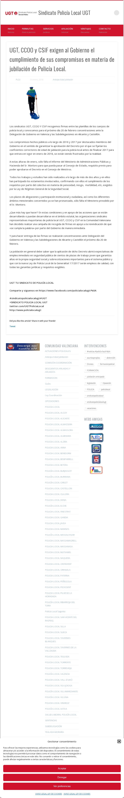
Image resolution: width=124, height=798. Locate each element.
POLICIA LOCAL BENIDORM (58, 453)
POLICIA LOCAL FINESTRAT (58, 511)
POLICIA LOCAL (52, 406)
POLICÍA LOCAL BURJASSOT (58, 470)
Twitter (110, 12)
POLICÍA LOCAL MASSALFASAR (60, 534)
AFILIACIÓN (67, 30)
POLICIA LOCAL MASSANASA (59, 546)
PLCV (18, 79)
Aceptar (62, 768)
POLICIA (90, 389)
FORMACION (51, 377)
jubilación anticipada (95, 376)
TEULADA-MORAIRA (54, 732)
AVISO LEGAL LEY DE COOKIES (48, 794)
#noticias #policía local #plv (98, 351)
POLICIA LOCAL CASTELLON (58, 488)
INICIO (11, 30)
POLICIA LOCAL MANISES (57, 529)
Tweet (13, 326)
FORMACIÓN (92, 370)
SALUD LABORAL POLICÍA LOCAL (61, 714)
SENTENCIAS (51, 720)
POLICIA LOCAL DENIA (55, 500)
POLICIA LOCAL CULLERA (57, 494)
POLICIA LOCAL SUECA (56, 632)
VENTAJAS (86, 30)
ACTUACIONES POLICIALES (58, 351)
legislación (91, 383)
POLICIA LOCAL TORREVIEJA (58, 668)
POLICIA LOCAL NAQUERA (57, 558)
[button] (119, 741)
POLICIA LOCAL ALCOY (56, 412)
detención (111, 357)
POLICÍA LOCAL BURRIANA (57, 476)
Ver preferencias (62, 786)
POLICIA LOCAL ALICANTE (57, 418)
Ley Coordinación (53, 395)
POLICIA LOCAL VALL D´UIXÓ (58, 679)
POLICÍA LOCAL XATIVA (56, 708)
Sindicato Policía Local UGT (64, 12)
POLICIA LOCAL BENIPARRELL (59, 459)
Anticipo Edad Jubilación (63, 79)
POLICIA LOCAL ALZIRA (56, 441)
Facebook (103, 12)
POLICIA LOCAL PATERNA (57, 575)
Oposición (107, 383)
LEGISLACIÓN (51, 389)
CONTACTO (105, 30)
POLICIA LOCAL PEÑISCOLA (58, 581)
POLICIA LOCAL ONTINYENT (58, 564)
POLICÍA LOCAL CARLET (56, 482)
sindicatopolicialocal (95, 395)
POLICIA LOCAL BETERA (56, 465)
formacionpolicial (107, 364)
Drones (90, 364)
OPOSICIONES (52, 401)
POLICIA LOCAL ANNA (55, 447)
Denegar (62, 777)
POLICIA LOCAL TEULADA (57, 656)
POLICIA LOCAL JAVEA (55, 523)
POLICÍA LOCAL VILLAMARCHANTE (61, 691)
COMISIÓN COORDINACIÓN (58, 362)
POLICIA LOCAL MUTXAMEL (58, 552)
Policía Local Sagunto (55, 611)
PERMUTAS (28, 30)
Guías (48, 383)
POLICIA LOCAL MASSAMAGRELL (61, 540)
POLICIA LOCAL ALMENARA (58, 435)
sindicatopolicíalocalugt (96, 402)
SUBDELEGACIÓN (53, 726)
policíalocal (105, 389)
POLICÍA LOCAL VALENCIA (57, 674)
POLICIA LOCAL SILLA (55, 626)
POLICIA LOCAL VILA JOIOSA (58, 685)
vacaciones (91, 408)
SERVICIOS (48, 30)
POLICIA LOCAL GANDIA (56, 517)
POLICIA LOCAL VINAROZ (57, 703)
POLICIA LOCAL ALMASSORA (59, 430)
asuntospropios (93, 357)
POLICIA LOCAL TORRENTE (58, 662)
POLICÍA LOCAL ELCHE (56, 505)
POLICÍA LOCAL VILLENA (56, 697)
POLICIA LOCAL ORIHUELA (57, 569)
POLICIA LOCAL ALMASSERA (58, 424)
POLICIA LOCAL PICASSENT (58, 587)
